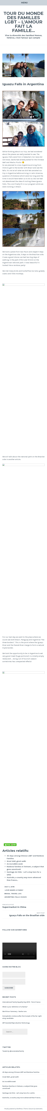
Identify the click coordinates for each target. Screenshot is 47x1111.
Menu (24, 2)
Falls (17, 897)
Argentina (9, 897)
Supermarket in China (14, 906)
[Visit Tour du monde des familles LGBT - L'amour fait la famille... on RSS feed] (14, 936)
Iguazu (23, 897)
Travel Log (16, 893)
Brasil (7, 893)
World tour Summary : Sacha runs (14, 1011)
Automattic (39, 1109)
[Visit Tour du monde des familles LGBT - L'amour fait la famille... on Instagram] (7, 936)
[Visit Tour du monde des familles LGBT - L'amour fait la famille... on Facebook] (3, 936)
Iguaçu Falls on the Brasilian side (27, 914)
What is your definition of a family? (14, 1007)
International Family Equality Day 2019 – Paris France (21, 1002)
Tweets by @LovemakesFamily (13, 1051)
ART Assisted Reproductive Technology (16, 1023)
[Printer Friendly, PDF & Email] (10, 844)
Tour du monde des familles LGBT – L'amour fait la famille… (23, 22)
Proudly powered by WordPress (13, 1109)
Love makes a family (14, 890)
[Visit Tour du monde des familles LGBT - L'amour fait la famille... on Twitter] (10, 936)
